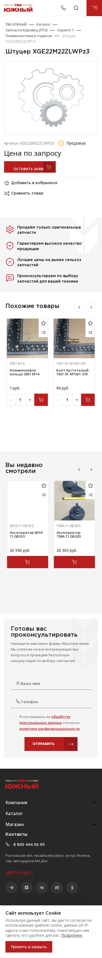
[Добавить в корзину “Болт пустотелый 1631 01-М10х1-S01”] (88, 400)
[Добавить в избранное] (43, 323)
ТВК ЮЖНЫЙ (16, 24)
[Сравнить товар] (43, 332)
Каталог (43, 24)
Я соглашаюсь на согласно (49, 722)
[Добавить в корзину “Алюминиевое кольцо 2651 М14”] (41, 400)
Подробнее (71, 935)
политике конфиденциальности (49, 728)
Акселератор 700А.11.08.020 (69, 534)
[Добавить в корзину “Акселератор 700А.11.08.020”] (74, 562)
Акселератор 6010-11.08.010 (27, 534)
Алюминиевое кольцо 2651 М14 (24, 372)
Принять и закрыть (29, 946)
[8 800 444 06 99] (64, 8)
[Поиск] (76, 7)
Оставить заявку (25, 168)
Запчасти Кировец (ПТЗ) (26, 30)
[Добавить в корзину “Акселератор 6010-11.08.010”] (27, 562)
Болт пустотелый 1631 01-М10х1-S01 (72, 372)
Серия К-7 (65, 30)
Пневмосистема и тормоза (28, 35)
